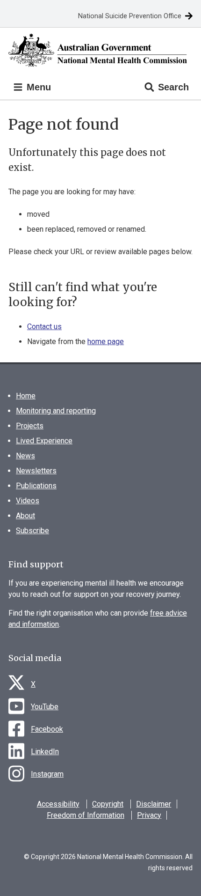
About (25, 515)
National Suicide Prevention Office (129, 16)
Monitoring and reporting (56, 410)
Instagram (47, 774)
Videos (27, 500)
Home (26, 395)
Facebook (47, 729)
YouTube (44, 706)
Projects (29, 425)
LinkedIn (45, 751)
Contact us (44, 326)
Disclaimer (153, 804)
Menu (37, 87)
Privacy (149, 815)
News (25, 455)
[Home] (100, 50)
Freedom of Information (85, 815)
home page (105, 341)
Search (173, 87)
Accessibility (58, 804)
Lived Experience (44, 440)
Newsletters (36, 470)
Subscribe (32, 530)
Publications (36, 485)
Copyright (107, 804)
